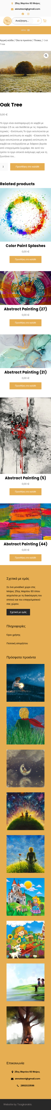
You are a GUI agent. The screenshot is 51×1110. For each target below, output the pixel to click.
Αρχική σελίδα (7, 40)
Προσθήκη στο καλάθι (27, 166)
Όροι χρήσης (13, 635)
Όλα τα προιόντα (24, 40)
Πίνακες (37, 40)
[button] (23, 30)
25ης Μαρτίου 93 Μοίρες (27, 3)
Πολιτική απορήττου (17, 643)
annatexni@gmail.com (27, 9)
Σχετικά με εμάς (18, 612)
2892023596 (27, 1085)
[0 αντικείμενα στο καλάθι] (45, 20)
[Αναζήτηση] (38, 20)
